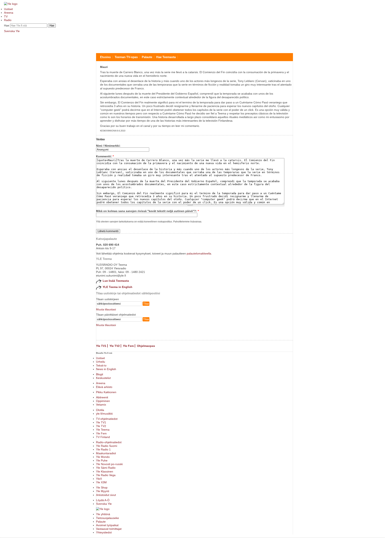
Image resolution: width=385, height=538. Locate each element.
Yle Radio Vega (106, 475)
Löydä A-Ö (102, 500)
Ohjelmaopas (146, 345)
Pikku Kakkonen (106, 392)
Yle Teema (102, 429)
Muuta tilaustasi (106, 309)
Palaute (147, 57)
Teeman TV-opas (126, 57)
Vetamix (101, 404)
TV (6, 16)
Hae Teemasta (166, 57)
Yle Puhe (101, 460)
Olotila (100, 410)
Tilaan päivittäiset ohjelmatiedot (116, 314)
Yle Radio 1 (103, 449)
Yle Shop (101, 487)
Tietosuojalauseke (107, 518)
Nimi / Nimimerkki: (108, 145)
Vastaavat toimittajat (109, 528)
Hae (6, 25)
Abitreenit (102, 397)
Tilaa (146, 303)
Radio (7, 20)
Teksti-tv (101, 365)
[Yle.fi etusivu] (10, 3)
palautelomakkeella (199, 253)
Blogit (99, 374)
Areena (8, 12)
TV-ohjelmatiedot (107, 418)
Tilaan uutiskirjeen (107, 299)
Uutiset (8, 9)
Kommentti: (105, 156)
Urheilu (100, 361)
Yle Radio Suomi (106, 445)
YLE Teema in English (117, 287)
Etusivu (105, 57)
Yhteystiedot (104, 532)
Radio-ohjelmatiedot (109, 442)
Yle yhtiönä (103, 514)
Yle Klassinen (104, 471)
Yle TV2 (114, 345)
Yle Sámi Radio (106, 467)
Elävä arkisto (104, 387)
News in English (106, 369)
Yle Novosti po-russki (109, 464)
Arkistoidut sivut (106, 495)
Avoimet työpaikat (107, 525)
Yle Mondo (103, 456)
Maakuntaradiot (106, 453)
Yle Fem (128, 345)
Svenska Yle (12, 31)
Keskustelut (103, 378)
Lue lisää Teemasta (116, 280)
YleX (99, 478)
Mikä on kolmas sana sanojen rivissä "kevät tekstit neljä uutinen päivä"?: (147, 211)
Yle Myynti (102, 491)
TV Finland (103, 437)
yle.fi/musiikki (104, 413)
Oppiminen (103, 401)
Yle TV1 (101, 345)
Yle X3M (101, 482)
